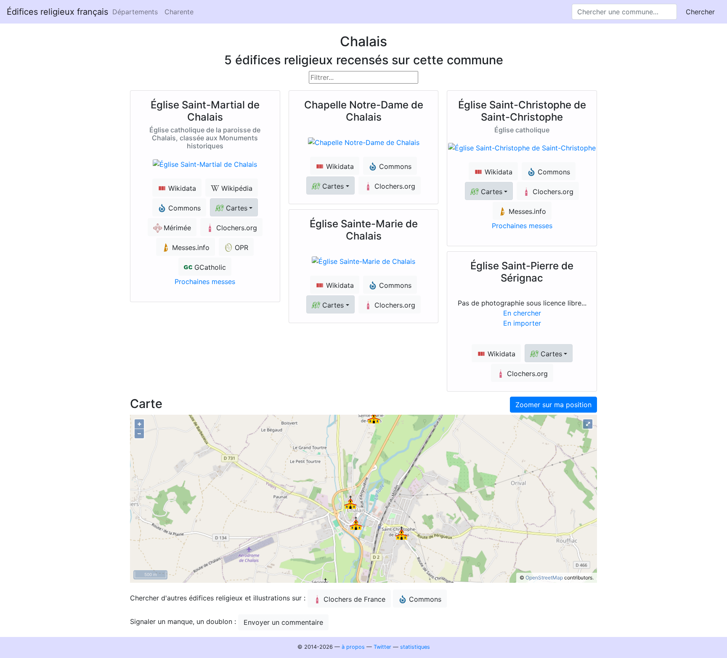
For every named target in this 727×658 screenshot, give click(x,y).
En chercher (522, 313)
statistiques (415, 647)
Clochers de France (354, 599)
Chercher (700, 12)
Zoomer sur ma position (553, 404)
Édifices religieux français (57, 12)
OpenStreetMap (544, 577)
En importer (522, 323)
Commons (425, 599)
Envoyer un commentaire (283, 622)
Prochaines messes (205, 281)
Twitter (382, 647)
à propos (353, 647)
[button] (234, 207)
